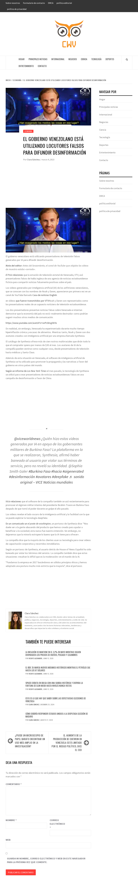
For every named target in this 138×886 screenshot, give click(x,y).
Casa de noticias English (44, 295)
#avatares (43, 476)
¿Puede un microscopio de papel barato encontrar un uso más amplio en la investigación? (30, 741)
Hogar (22, 59)
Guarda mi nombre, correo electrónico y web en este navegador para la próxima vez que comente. (46, 860)
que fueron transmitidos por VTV (32, 300)
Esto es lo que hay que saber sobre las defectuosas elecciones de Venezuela (55, 700)
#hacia (56, 471)
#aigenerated (73, 471)
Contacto (42, 66)
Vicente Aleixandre (36, 658)
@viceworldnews (27, 438)
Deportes (110, 59)
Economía (28, 131)
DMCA (50, 3)
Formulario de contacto (34, 3)
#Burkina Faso (40, 471)
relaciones (14, 274)
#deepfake (60, 476)
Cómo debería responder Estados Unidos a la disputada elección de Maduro (56, 715)
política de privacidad (16, 9)
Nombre (11, 820)
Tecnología (96, 59)
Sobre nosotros (13, 3)
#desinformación (22, 476)
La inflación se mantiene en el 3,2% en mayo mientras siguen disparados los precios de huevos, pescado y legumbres (53, 653)
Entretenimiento (26, 66)
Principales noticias (38, 59)
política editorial (64, 3)
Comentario (14, 784)
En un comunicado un (28, 523)
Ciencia (84, 59)
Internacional (57, 59)
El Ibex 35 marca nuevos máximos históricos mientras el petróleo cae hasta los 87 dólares (57, 669)
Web (8, 839)
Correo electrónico (56, 824)
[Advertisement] (48, 187)
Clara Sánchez (33, 159)
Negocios (72, 59)
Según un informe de (26, 370)
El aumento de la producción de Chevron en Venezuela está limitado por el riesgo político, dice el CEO (67, 743)
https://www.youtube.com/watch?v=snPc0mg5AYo (31, 322)
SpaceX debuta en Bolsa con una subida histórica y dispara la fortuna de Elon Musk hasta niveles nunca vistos (54, 684)
